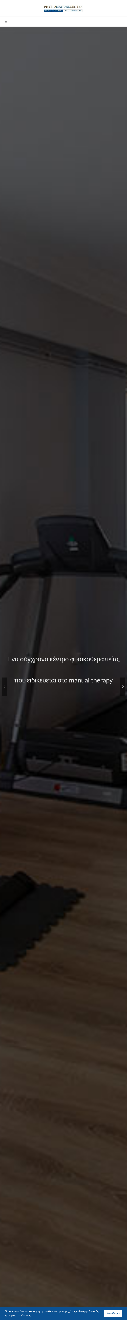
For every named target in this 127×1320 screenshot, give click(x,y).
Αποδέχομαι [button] (113, 1313)
